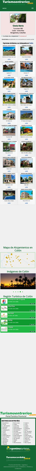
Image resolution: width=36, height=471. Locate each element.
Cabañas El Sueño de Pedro (9, 125)
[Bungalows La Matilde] (9, 167)
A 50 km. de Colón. (13, 328)
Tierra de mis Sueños (26, 189)
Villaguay (5, 444)
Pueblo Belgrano (18, 435)
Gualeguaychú (6, 430)
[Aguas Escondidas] (26, 167)
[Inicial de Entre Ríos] (18, 5)
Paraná (26, 434)
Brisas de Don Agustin (9, 93)
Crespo (26, 425)
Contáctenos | (23, 466)
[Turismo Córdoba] (18, 463)
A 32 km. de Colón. (13, 307)
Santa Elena (5, 440)
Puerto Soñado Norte (9, 173)
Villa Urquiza (28, 442)
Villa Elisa (5, 442)
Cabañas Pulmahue (26, 125)
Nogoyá (4, 434)
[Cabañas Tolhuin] (26, 55)
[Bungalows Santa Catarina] (9, 151)
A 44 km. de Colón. (16, 300)
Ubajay (15, 440)
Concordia (16, 425)
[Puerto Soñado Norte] (9, 183)
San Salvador (17, 438)
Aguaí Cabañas (9, 61)
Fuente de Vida (26, 109)
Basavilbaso (6, 423)
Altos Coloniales (26, 141)
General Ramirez (18, 428)
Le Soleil (9, 109)
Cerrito (4, 424)
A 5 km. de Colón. (13, 314)
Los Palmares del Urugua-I (26, 93)
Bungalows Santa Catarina (9, 141)
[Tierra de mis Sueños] (26, 199)
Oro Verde (16, 434)
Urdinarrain (27, 440)
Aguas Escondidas (26, 157)
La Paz (4, 431)
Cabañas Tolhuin (26, 45)
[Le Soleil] (9, 119)
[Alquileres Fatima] (9, 87)
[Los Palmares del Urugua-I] (26, 103)
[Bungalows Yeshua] (26, 183)
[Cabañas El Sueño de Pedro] (9, 135)
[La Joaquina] (9, 199)
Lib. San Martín (28, 431)
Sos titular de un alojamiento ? (15, 36)
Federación (16, 427)
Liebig (4, 433)
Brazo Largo (17, 423)
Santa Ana (27, 438)
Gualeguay (27, 428)
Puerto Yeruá (17, 437)
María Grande (28, 433)
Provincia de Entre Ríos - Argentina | (18, 465)
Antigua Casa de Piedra (9, 45)
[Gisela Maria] (18, 23)
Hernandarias (17, 430)
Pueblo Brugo (28, 435)
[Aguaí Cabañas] (9, 71)
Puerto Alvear (6, 437)
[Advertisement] (18, 225)
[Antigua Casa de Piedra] (9, 55)
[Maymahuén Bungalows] (26, 71)
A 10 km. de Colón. (13, 321)
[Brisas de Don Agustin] (9, 103)
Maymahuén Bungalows (26, 61)
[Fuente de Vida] (26, 119)
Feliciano (5, 428)
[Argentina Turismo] (18, 455)
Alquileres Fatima (9, 77)
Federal (26, 427)
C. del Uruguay (6, 425)
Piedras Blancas (6, 435)
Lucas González (17, 433)
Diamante (5, 427)
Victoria (26, 441)
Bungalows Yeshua (26, 173)
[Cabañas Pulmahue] (26, 135)
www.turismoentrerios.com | (11, 466)
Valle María (5, 441)
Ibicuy (26, 430)
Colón (26, 424)
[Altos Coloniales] (26, 151)
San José (5, 438)
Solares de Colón (26, 77)
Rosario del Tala (29, 437)
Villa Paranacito (17, 442)
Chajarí (15, 424)
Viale (15, 441)
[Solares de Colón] (26, 87)
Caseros (27, 423)
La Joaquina (9, 189)
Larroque (16, 431)
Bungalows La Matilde (9, 157)
